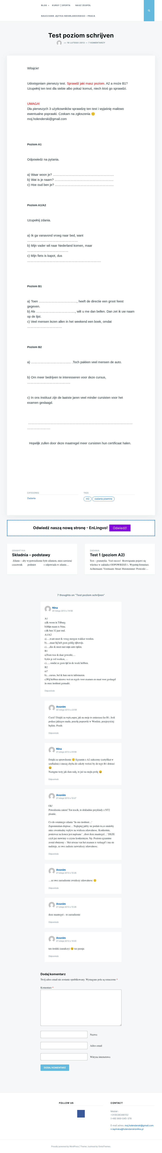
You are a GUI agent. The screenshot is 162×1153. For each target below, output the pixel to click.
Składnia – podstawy (31, 555)
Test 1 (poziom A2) (107, 555)
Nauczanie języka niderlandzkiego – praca (68, 16)
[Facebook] (81, 1114)
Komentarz (46, 987)
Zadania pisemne (103, 498)
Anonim (61, 706)
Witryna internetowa (100, 1056)
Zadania (31, 498)
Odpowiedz (50, 691)
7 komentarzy (96, 42)
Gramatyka (18, 550)
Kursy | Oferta (61, 5)
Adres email (96, 1045)
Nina (55, 607)
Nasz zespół (83, 5)
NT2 (87, 498)
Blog (44, 5)
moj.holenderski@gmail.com (139, 1125)
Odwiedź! (120, 528)
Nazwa (93, 1034)
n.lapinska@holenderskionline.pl (127, 1129)
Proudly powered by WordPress (65, 1146)
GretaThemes (104, 1146)
